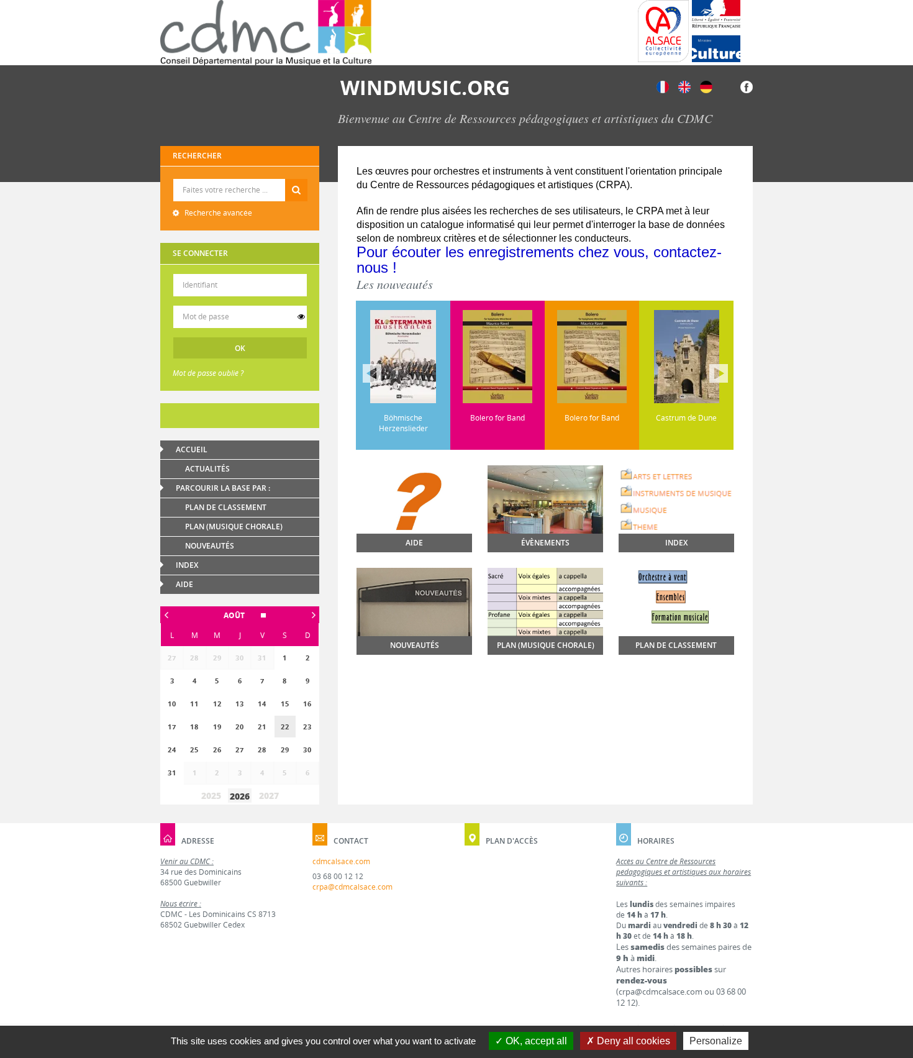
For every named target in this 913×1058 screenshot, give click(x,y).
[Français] (662, 86)
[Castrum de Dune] (608, 357)
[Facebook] (746, 86)
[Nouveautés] (414, 611)
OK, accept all (535, 1041)
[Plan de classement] (676, 619)
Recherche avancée (217, 212)
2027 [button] (269, 795)
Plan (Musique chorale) (234, 526)
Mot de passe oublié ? (208, 373)
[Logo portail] (265, 32)
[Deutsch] (706, 86)
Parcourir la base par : (223, 488)
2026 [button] (240, 796)
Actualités (207, 468)
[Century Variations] (702, 357)
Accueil (191, 449)
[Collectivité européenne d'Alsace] (663, 31)
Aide (184, 584)
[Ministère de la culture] (716, 31)
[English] (684, 86)
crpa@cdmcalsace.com (352, 887)
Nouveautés (209, 545)
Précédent (372, 373)
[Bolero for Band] (419, 357)
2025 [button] (211, 795)
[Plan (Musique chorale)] (545, 606)
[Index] (676, 500)
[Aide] (414, 520)
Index (187, 565)
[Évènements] (545, 508)
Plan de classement (225, 507)
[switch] (301, 317)
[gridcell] (285, 726)
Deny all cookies (632, 1041)
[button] (240, 615)
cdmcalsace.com (341, 861)
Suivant (718, 373)
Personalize (715, 1041)
